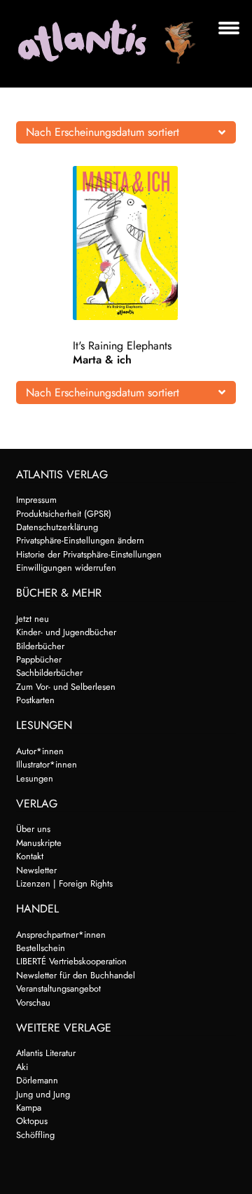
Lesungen (34, 778)
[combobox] (126, 132)
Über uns (33, 828)
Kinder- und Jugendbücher (66, 632)
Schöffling (35, 1134)
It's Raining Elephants (122, 346)
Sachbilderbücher (49, 672)
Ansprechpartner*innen (61, 934)
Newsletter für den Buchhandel (75, 975)
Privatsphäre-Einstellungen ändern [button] (80, 540)
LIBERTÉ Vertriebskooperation (71, 961)
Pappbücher (39, 659)
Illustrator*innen (46, 764)
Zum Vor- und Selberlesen (65, 686)
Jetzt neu (32, 618)
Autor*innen (40, 751)
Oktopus (32, 1120)
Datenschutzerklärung (57, 527)
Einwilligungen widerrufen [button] (66, 567)
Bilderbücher (40, 646)
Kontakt (29, 856)
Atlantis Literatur (46, 1053)
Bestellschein (40, 947)
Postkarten (35, 700)
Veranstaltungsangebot (58, 988)
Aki (22, 1067)
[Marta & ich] (125, 243)
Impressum (36, 499)
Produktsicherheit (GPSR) (63, 513)
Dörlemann (37, 1080)
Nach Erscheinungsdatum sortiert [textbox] (102, 132)
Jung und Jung (43, 1094)
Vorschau (33, 1002)
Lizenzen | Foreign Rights (64, 883)
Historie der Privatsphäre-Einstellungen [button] (89, 554)
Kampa (28, 1107)
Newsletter (36, 870)
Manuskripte (39, 842)
